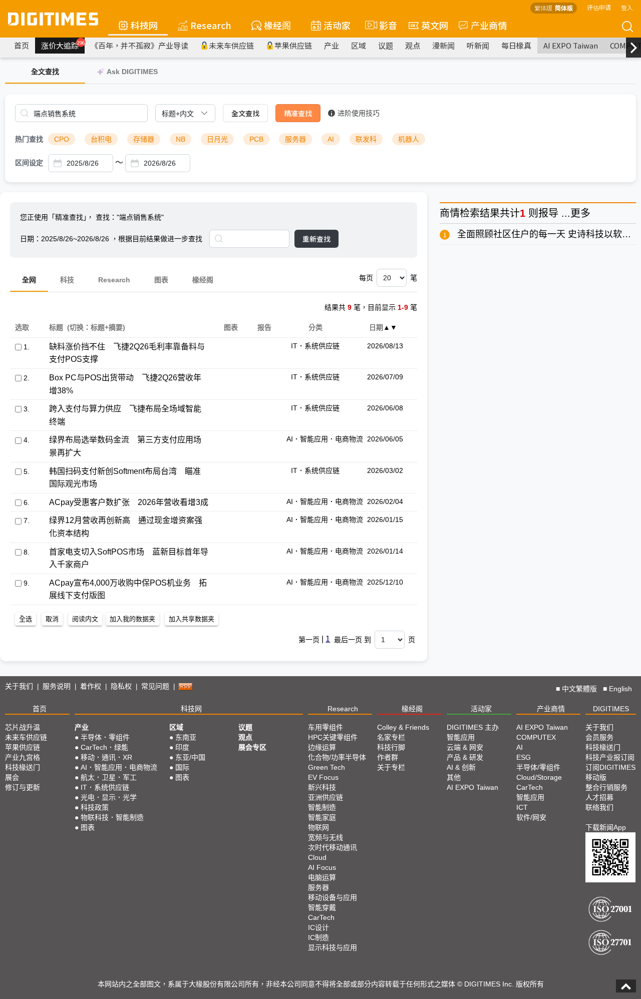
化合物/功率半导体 (337, 757)
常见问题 (155, 686)
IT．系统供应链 (105, 787)
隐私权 (121, 686)
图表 (161, 280)
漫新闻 (443, 45)
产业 (331, 45)
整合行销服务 (606, 787)
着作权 (90, 686)
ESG (523, 757)
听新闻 (478, 45)
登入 (627, 7)
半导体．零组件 (105, 737)
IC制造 (318, 937)
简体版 (564, 8)
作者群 (387, 757)
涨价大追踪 (63, 45)
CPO (61, 139)
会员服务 (599, 737)
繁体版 (543, 8)
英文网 (434, 25)
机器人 (408, 139)
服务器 (295, 139)
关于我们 (19, 686)
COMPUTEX (536, 737)
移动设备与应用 (332, 897)
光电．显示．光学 (109, 797)
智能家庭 (322, 817)
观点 (412, 45)
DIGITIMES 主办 (473, 727)
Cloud (317, 857)
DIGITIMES (611, 709)
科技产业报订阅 (609, 757)
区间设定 (29, 163)
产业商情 (489, 25)
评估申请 (599, 7)
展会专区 (252, 747)
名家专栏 (391, 737)
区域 (358, 45)
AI (331, 139)
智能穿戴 (322, 907)
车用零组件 (325, 727)
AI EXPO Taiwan (570, 45)
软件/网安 (531, 817)
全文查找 (245, 113)
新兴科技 (322, 787)
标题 (56, 327)
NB (180, 139)
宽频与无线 (325, 837)
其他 (454, 777)
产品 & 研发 (465, 757)
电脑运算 (322, 877)
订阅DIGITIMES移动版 (610, 772)
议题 (385, 45)
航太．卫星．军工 (109, 777)
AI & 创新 (461, 767)
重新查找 (316, 239)
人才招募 (599, 797)
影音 (384, 25)
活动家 (337, 25)
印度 (182, 747)
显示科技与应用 (332, 947)
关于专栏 (391, 767)
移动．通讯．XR (106, 757)
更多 (580, 213)
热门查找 (29, 139)
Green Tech (326, 767)
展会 (12, 777)
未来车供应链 (231, 45)
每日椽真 (516, 45)
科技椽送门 (22, 767)
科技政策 (95, 807)
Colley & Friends (403, 727)
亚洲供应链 (325, 797)
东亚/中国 (190, 757)
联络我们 (599, 807)
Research (210, 25)
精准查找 (298, 113)
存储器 (143, 139)
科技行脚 (391, 747)
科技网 (144, 25)
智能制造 (322, 807)
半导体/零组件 (538, 767)
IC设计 (318, 927)
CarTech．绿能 (104, 747)
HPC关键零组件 (333, 737)
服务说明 (57, 686)
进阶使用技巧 (359, 113)
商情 (450, 213)
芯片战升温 (22, 727)
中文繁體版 (579, 689)
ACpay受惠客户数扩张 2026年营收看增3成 (128, 502)
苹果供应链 (293, 45)
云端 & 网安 (465, 747)
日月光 (217, 139)
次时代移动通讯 (332, 847)
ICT (522, 807)
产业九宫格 (22, 757)
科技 (67, 280)
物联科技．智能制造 (112, 817)
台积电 (101, 139)
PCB (256, 139)
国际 (182, 767)
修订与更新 (22, 787)
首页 (21, 45)
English (620, 689)
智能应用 (461, 737)
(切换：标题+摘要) (96, 327)
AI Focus (322, 867)
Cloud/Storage (539, 777)
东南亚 (185, 737)
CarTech (321, 917)
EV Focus (323, 777)
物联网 (318, 827)
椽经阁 (277, 25)
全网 (29, 280)
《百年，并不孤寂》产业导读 (139, 45)
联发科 (366, 139)
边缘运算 (322, 747)
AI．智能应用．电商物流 (119, 767)
